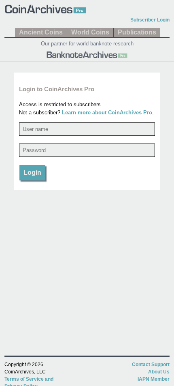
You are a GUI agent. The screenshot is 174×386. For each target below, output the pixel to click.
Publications (137, 32)
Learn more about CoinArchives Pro (107, 112)
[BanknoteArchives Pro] (87, 54)
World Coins (90, 32)
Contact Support (151, 364)
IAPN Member (154, 379)
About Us (159, 372)
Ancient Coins (41, 32)
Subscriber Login (150, 20)
